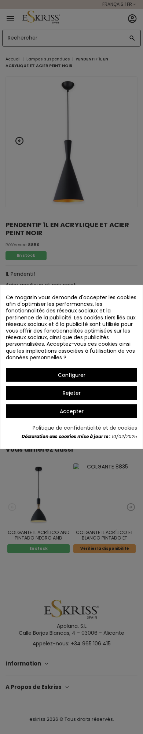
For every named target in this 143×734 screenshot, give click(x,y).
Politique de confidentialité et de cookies (85, 428)
